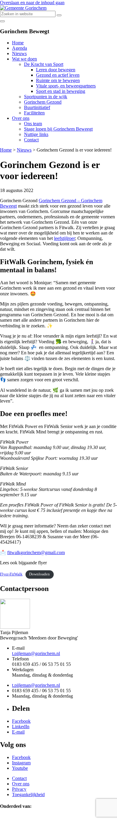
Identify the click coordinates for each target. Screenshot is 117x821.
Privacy (19, 789)
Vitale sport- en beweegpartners (66, 85)
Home (18, 42)
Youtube (20, 768)
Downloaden (39, 574)
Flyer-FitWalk (11, 574)
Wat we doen (24, 58)
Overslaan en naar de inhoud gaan (32, 2)
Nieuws (19, 53)
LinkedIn (20, 726)
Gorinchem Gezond (43, 102)
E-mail (18, 731)
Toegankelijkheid (28, 794)
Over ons (20, 118)
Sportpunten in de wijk (45, 96)
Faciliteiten (34, 112)
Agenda (19, 48)
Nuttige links (36, 134)
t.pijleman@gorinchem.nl (36, 653)
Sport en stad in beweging (60, 91)
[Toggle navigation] (2, 21)
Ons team (33, 123)
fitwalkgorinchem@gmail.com (36, 552)
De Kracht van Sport (43, 64)
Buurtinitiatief (37, 107)
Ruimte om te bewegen (58, 80)
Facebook (21, 721)
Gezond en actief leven (58, 75)
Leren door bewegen (55, 69)
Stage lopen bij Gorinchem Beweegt (58, 128)
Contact (31, 139)
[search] (59, 15)
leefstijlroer (64, 238)
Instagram (21, 762)
